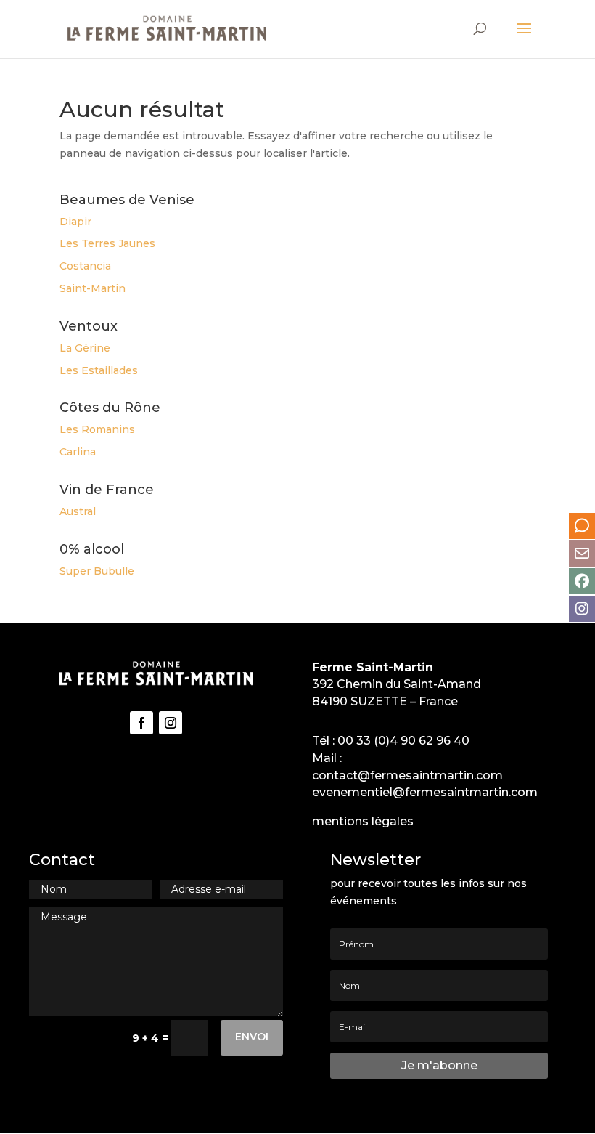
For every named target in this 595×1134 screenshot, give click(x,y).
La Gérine (85, 348)
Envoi (251, 1036)
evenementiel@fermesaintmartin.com (425, 792)
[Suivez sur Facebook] (141, 722)
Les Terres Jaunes (107, 243)
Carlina (78, 451)
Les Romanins (97, 429)
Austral (78, 511)
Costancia (85, 265)
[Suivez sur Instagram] (170, 722)
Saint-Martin (93, 288)
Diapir (75, 221)
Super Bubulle (97, 571)
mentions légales (363, 821)
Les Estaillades (99, 370)
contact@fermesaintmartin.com (407, 775)
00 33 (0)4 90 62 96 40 (403, 741)
